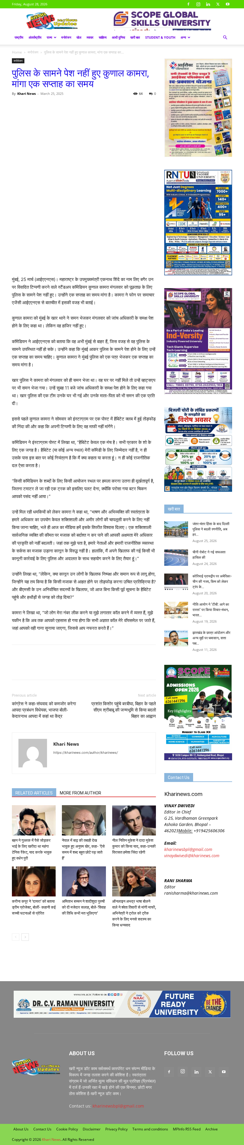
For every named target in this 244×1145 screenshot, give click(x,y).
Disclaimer (92, 1129)
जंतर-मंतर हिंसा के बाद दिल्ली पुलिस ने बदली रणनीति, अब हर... (211, 529)
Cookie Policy (67, 1129)
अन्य (183, 37)
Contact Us (42, 1129)
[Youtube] (227, 4)
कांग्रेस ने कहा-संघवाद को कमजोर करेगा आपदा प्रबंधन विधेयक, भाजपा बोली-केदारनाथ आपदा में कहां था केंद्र (44, 710)
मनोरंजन (66, 37)
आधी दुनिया (118, 37)
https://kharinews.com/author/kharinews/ (85, 752)
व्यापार (90, 37)
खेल (78, 37)
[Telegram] (59, 107)
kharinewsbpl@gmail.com (188, 849)
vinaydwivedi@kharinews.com (191, 855)
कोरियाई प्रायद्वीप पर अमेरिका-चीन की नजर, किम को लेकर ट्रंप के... (212, 581)
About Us (21, 1129)
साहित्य (103, 37)
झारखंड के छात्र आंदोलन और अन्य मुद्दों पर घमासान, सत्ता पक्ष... (211, 638)
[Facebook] (188, 4)
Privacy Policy (116, 1129)
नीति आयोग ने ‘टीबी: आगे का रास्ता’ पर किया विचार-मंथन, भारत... (211, 609)
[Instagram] (198, 4)
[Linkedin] (208, 4)
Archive (211, 1129)
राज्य (49, 37)
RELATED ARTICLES (34, 793)
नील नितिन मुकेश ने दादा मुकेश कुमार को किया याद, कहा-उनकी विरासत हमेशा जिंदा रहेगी (134, 846)
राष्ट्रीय (19, 37)
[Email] (73, 107)
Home (17, 52)
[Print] (86, 107)
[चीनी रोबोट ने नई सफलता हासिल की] (176, 557)
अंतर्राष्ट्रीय (35, 37)
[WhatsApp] (45, 107)
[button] (225, 37)
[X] (217, 4)
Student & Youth (160, 37)
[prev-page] (15, 937)
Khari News (26, 93)
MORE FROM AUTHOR (80, 793)
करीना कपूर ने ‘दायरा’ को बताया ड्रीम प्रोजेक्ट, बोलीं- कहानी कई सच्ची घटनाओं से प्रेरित (34, 907)
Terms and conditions (150, 1129)
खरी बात (135, 37)
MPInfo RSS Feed (187, 1129)
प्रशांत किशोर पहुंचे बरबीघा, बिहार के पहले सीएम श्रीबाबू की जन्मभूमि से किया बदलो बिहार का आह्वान (123, 710)
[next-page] (25, 937)
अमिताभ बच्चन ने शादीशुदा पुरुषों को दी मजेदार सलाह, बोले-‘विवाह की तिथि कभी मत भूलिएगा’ (84, 907)
